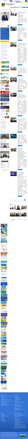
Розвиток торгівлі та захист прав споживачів (20, 402)
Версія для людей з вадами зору (16, 1)
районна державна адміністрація (10, 5)
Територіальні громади (4, 36)
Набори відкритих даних (18, 408)
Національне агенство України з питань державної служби (5, 38)
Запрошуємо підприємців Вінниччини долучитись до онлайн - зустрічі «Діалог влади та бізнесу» (22, 136)
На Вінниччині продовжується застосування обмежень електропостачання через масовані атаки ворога (22, 80)
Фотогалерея (2, 418)
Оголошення (2, 417)
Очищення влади (3, 29)
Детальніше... (19, 75)
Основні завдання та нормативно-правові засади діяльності (7, 396)
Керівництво (2, 397)
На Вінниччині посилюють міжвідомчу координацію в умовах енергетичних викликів (22, 45)
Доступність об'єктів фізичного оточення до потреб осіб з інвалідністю (20, 425)
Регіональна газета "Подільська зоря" (5, 33)
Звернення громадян (3, 402)
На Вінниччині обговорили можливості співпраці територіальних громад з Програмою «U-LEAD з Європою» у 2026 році (22, 96)
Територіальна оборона (4, 420)
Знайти (8, 26)
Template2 (13, 1)
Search (11, 1)
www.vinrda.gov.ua (3, 437)
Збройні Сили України (3, 421)
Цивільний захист (17, 423)
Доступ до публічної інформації (18, 405)
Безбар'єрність (16, 428)
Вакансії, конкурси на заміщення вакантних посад (7, 404)
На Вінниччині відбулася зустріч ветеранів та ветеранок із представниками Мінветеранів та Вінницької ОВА (22, 15)
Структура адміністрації (4, 398)
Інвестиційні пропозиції (17, 398)
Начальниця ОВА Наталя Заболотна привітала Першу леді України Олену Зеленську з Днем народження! (22, 29)
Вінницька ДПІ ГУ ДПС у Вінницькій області (20, 426)
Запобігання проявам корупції (18, 419)
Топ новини (2, 414)
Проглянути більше (2, 159)
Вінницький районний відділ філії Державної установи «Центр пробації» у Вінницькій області (20, 427)
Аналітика (16, 400)
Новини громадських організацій (19, 414)
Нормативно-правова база (18, 406)
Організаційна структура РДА (4, 405)
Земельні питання (17, 420)
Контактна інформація (3, 403)
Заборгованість (16, 403)
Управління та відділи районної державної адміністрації (6, 399)
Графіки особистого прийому (4, 28)
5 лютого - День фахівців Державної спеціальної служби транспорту (22, 119)
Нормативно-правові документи (5, 401)
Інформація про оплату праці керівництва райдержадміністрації (20, 409)
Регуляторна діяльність (17, 399)
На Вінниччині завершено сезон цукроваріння (22, 68)
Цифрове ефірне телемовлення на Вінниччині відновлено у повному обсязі (4, 150)
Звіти (15, 407)
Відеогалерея (2, 419)
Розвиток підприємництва (18, 401)
